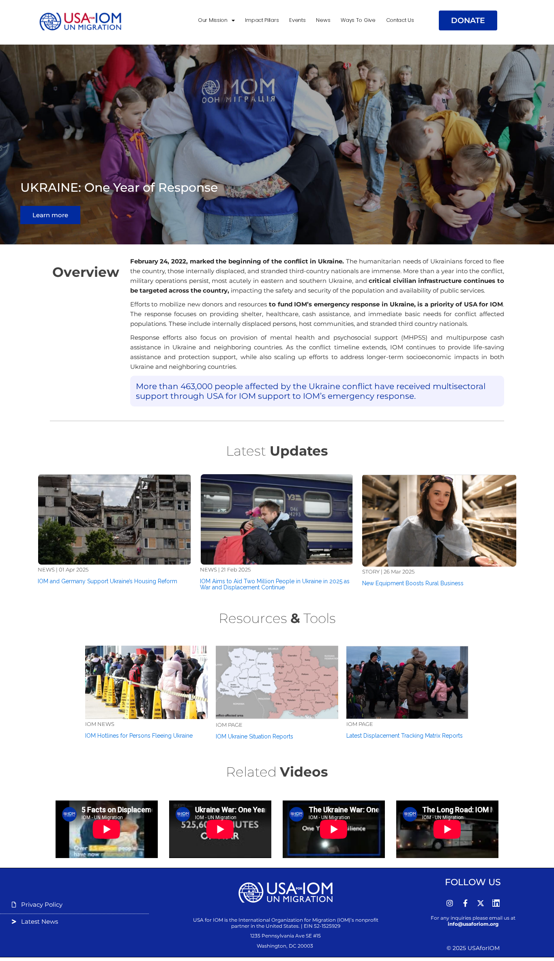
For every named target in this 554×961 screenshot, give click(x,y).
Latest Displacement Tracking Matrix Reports (404, 735)
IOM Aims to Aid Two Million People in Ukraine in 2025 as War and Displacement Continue (275, 584)
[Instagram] (449, 903)
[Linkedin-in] (496, 903)
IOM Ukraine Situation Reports (254, 736)
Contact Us (400, 20)
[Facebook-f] (465, 903)
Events (297, 20)
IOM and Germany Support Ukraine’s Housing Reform (107, 581)
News (323, 20)
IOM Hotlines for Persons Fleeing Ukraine (139, 735)
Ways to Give (358, 20)
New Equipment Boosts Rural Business (413, 583)
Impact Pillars (262, 20)
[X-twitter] (480, 903)
